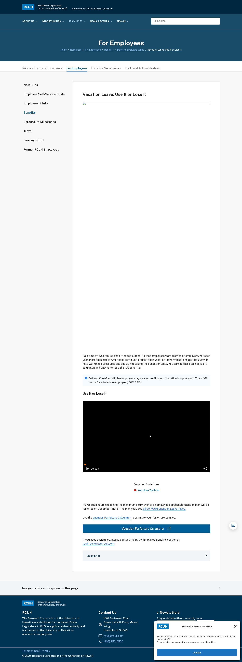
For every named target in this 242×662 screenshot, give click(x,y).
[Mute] (205, 468)
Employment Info (36, 103)
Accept (197, 652)
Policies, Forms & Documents (42, 68)
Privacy (45, 650)
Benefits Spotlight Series (130, 49)
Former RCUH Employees (41, 149)
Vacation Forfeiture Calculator (112, 517)
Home (64, 49)
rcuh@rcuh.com (113, 635)
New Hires (31, 85)
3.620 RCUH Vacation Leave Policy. (164, 508)
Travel (28, 131)
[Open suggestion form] (233, 526)
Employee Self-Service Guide (44, 94)
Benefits (109, 49)
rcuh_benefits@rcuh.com (98, 543)
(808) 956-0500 (113, 641)
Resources (75, 49)
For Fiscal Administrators (142, 68)
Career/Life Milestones (40, 122)
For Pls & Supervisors (106, 68)
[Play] (87, 468)
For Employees (93, 49)
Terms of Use (30, 650)
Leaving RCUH (34, 140)
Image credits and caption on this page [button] (50, 588)
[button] (235, 626)
